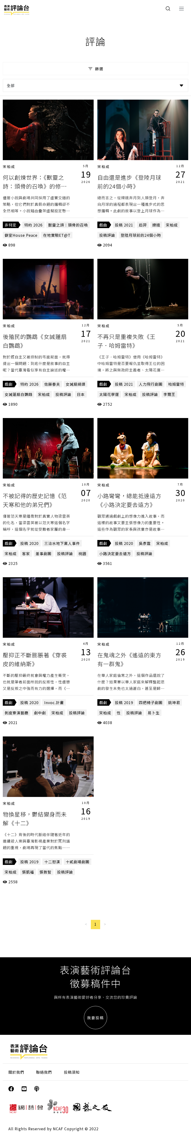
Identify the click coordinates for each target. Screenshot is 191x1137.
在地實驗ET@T (57, 235)
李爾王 (169, 394)
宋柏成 (9, 166)
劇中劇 (40, 712)
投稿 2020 (29, 543)
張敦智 (45, 872)
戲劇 (9, 384)
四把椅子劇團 (151, 702)
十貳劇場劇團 (77, 861)
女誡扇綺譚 (75, 384)
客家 (26, 553)
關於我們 (16, 1072)
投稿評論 (107, 235)
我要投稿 (95, 1017)
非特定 (11, 225)
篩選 (99, 68)
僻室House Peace (21, 235)
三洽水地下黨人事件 (62, 543)
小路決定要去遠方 (115, 553)
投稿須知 (72, 1072)
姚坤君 (174, 702)
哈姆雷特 (176, 384)
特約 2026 (33, 225)
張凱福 (28, 872)
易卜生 (154, 712)
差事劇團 (43, 553)
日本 (81, 394)
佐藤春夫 (52, 384)
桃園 (82, 553)
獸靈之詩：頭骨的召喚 (68, 225)
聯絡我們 (44, 1072)
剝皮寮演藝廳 (16, 712)
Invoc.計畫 (54, 702)
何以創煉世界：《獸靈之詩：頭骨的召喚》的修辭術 (35, 186)
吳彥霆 (145, 543)
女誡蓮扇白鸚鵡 (18, 394)
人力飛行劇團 (151, 384)
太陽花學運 (109, 394)
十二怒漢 (52, 861)
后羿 (143, 225)
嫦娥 (156, 225)
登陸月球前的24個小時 (141, 235)
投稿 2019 (124, 702)
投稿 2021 (124, 225)
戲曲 (103, 225)
